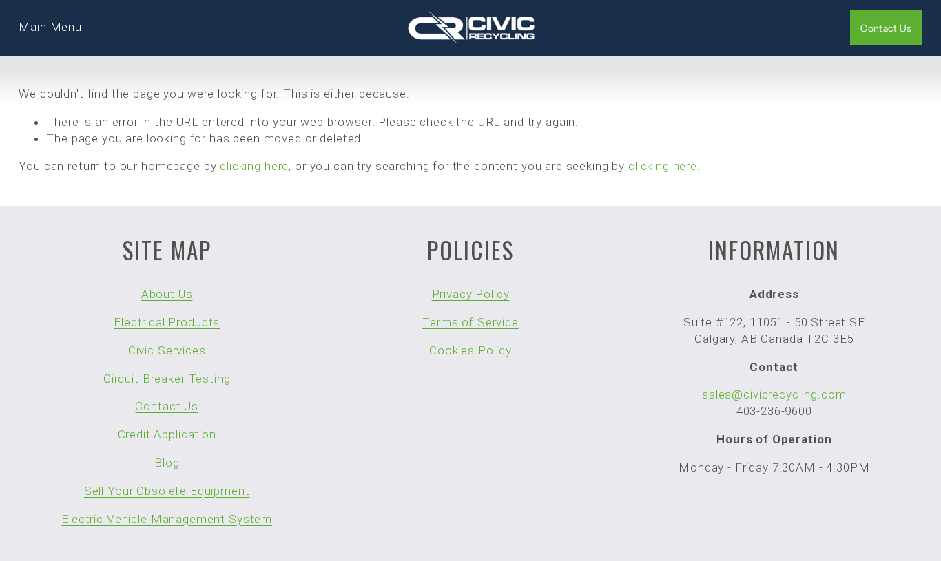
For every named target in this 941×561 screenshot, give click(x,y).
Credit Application (167, 434)
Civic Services (167, 350)
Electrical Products (167, 322)
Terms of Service (470, 322)
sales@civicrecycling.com (774, 394)
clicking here (254, 166)
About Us (167, 294)
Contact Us (885, 27)
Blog (166, 462)
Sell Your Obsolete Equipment (167, 491)
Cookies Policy (470, 350)
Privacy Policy (471, 294)
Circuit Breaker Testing (167, 378)
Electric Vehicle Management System (166, 519)
